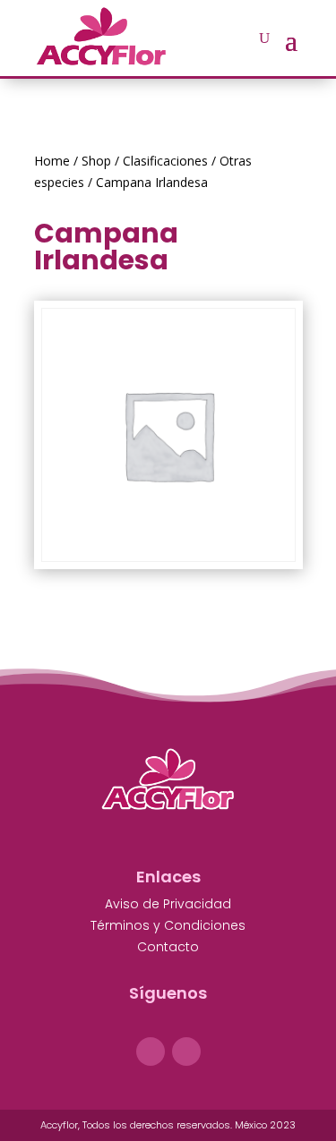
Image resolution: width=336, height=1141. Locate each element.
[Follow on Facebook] (150, 1051)
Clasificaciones (165, 160)
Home (52, 160)
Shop (96, 160)
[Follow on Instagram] (186, 1051)
